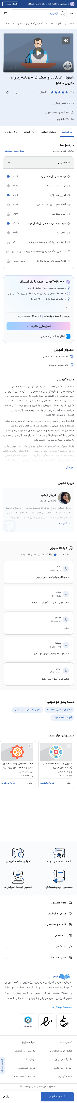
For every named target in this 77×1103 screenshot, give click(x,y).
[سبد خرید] (6, 13)
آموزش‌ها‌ (56, 23)
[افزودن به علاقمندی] (69, 746)
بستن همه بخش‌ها (14, 151)
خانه (71, 23)
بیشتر (66, 307)
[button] (39, 13)
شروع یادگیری (47, 783)
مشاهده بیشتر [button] (63, 1007)
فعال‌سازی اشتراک (41, 326)
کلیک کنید (12, 3)
